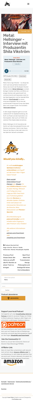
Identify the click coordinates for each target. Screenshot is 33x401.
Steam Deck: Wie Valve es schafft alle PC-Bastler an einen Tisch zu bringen (9, 262)
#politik (26, 249)
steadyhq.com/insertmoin (16, 238)
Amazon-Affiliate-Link (21, 352)
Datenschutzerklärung (23, 381)
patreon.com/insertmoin (15, 233)
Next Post (26, 255)
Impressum (11, 381)
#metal (13, 249)
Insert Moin (11, 397)
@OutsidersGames (9, 107)
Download (23, 76)
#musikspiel (19, 249)
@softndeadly (13, 99)
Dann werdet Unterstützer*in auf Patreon (13, 182)
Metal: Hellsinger (18, 89)
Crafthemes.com (16, 399)
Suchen (3, 389)
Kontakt (3, 381)
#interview (6, 249)
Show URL (8, 79)
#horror (15, 247)
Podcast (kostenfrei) (12, 245)
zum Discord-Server (7, 383)
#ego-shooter (7, 247)
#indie (20, 247)
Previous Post (8, 255)
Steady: (18, 184)
